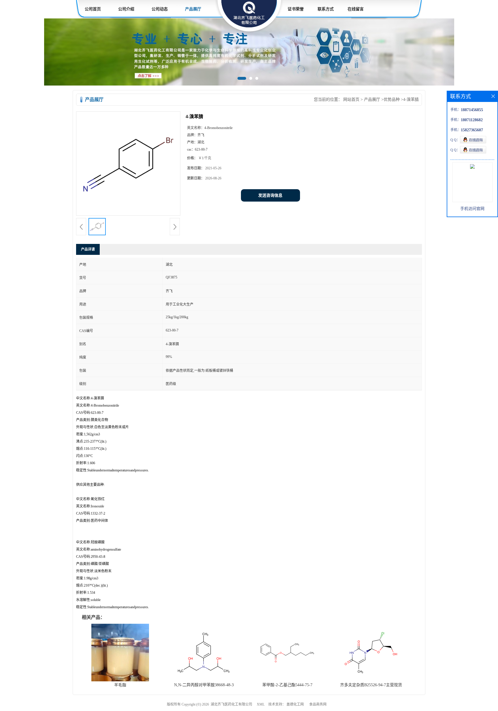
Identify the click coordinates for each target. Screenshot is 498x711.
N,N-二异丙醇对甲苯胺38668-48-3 (204, 685)
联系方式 (326, 9)
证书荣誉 (296, 9)
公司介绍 (126, 9)
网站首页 (351, 99)
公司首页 (93, 9)
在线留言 (356, 9)
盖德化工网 (295, 704)
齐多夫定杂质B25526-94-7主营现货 (371, 685)
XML (261, 704)
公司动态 (160, 9)
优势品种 (392, 99)
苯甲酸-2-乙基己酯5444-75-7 (287, 685)
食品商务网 (318, 704)
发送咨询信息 (270, 195)
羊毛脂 (120, 685)
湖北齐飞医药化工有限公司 (231, 704)
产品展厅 (193, 9)
